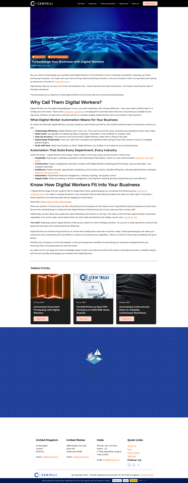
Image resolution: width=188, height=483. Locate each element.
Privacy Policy (147, 475)
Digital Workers (62, 81)
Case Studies (133, 453)
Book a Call (150, 3)
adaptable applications (74, 111)
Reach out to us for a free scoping (56, 202)
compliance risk (130, 217)
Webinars (131, 456)
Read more (41, 319)
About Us (135, 3)
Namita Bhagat (62, 57)
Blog (129, 449)
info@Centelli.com (50, 457)
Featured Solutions (107, 3)
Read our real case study (46, 172)
